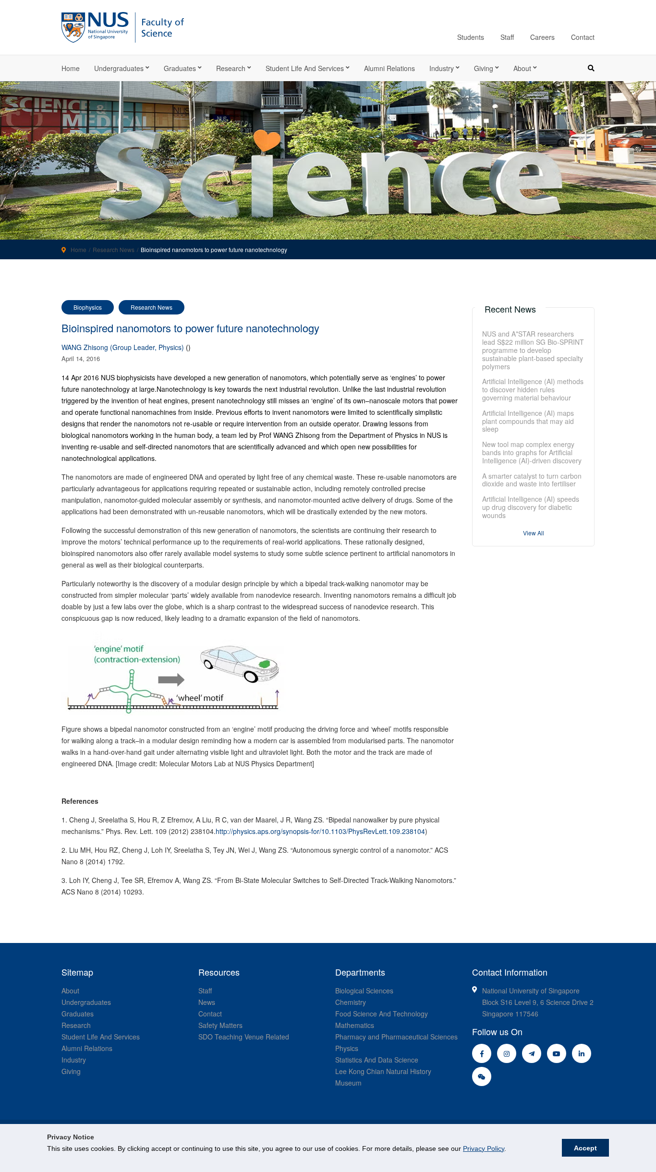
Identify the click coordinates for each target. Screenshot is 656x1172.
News (206, 1002)
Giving (483, 68)
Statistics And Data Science (376, 1059)
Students (470, 37)
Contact (583, 37)
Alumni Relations (389, 68)
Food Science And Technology (381, 1013)
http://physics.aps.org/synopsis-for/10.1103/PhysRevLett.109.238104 (320, 831)
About (522, 68)
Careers (542, 37)
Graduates (180, 68)
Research (230, 68)
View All (533, 533)
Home (70, 68)
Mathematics (354, 1025)
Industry (441, 68)
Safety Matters (220, 1025)
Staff (507, 37)
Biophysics (87, 307)
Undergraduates (119, 68)
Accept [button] (585, 1148)
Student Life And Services (100, 1036)
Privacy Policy (483, 1148)
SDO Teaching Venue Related (243, 1036)
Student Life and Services (305, 68)
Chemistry (350, 1002)
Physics (346, 1048)
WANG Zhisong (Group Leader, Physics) (122, 347)
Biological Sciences (364, 990)
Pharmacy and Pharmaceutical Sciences (396, 1036)
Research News (113, 249)
